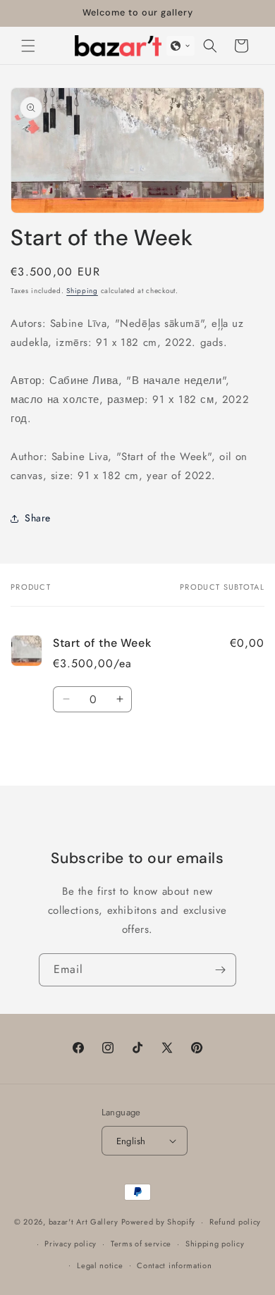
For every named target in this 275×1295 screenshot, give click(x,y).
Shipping (82, 290)
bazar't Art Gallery (83, 1221)
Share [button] (38, 518)
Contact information (174, 1265)
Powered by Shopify (158, 1221)
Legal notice (100, 1265)
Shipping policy (215, 1243)
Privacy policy (70, 1243)
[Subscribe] (220, 969)
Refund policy (235, 1221)
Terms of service (141, 1243)
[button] (28, 45)
